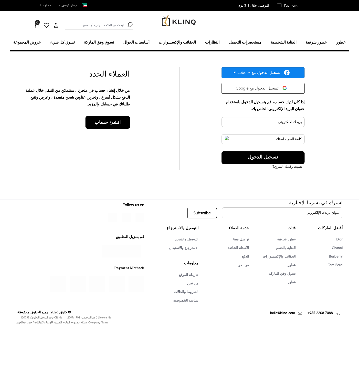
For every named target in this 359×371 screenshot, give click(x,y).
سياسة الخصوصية (184, 301)
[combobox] (94, 25)
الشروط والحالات (184, 292)
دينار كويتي (68, 5)
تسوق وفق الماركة (281, 274)
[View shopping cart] (37, 26)
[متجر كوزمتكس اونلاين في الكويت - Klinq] (177, 21)
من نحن (243, 265)
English (45, 5)
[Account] (56, 26)
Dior (339, 238)
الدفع (245, 256)
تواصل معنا (240, 238)
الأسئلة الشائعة (237, 247)
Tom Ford (334, 265)
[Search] (129, 24)
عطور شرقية (285, 238)
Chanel (336, 247)
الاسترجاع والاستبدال (182, 247)
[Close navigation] (5, 5)
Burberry (335, 256)
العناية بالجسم (284, 247)
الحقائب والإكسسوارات (277, 256)
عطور (291, 265)
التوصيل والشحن (185, 238)
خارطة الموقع (187, 274)
